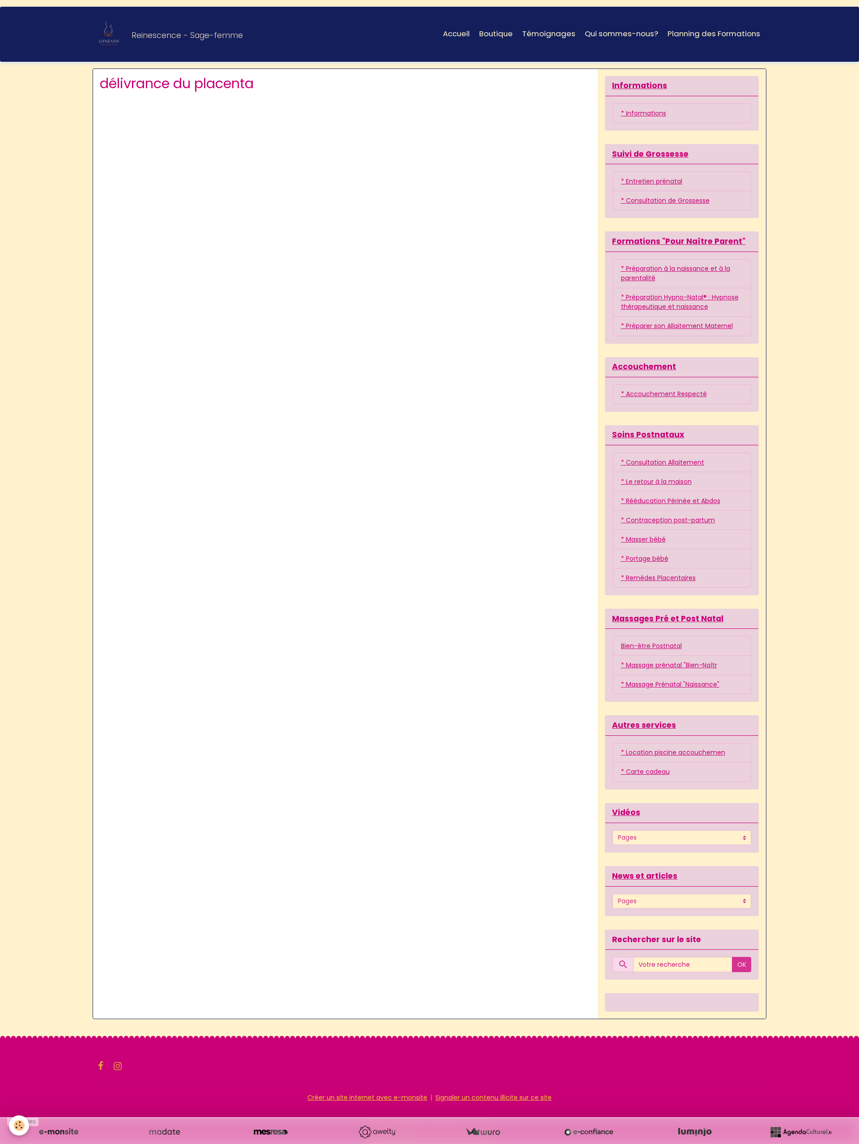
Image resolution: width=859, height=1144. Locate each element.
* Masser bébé (643, 539)
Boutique (496, 33)
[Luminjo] (694, 1132)
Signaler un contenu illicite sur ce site (493, 1097)
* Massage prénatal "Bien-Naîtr (669, 665)
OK (741, 964)
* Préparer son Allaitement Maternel (677, 325)
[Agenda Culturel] (800, 1132)
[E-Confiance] (588, 1132)
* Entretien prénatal (651, 181)
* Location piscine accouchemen (673, 752)
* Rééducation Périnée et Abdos (670, 500)
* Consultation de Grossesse (665, 200)
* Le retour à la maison (656, 481)
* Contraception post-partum (668, 520)
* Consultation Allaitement (662, 462)
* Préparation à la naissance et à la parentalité (675, 273)
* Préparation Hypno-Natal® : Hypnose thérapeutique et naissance (680, 302)
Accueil (456, 33)
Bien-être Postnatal (651, 645)
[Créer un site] (58, 1132)
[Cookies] (19, 1125)
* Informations (643, 113)
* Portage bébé (644, 558)
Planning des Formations (714, 33)
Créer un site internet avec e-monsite (367, 1097)
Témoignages (548, 33)
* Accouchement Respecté (664, 393)
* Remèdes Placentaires (658, 577)
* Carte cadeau (645, 771)
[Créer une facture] (482, 1132)
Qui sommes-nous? (621, 33)
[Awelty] (376, 1132)
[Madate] (164, 1132)
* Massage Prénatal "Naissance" (670, 684)
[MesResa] (270, 1132)
